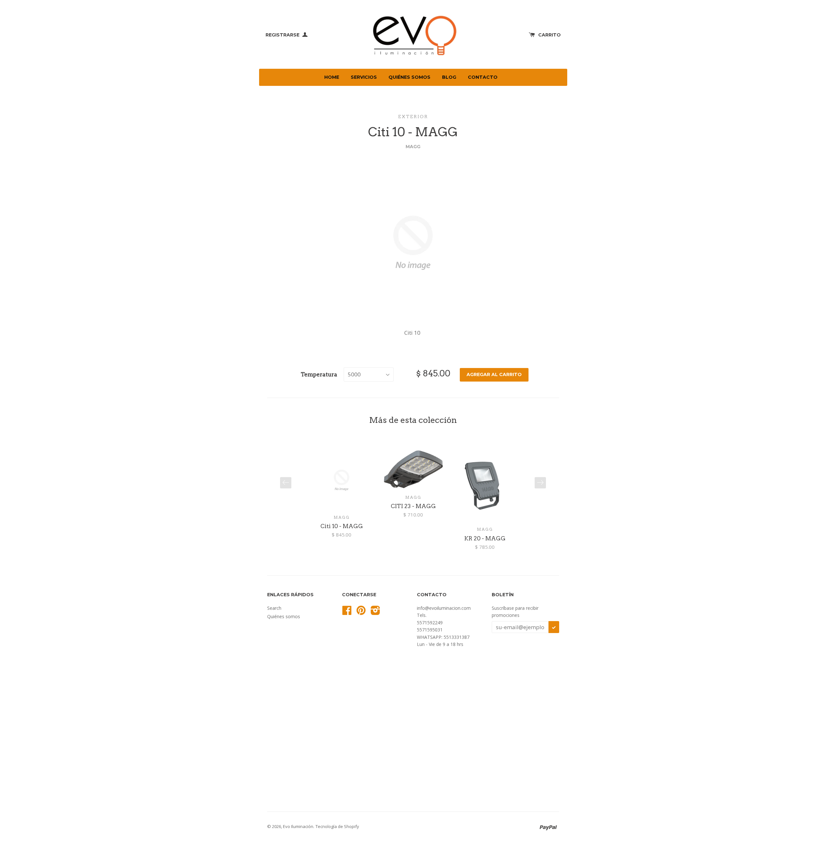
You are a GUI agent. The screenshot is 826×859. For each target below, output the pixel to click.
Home (331, 77)
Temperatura (319, 374)
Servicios (364, 77)
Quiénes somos (409, 77)
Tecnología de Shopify (337, 826)
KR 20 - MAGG (485, 538)
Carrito (549, 35)
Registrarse (283, 35)
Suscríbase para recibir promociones (515, 611)
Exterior (413, 116)
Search (274, 608)
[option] (342, 494)
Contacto (483, 77)
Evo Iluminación (298, 826)
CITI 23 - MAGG (413, 506)
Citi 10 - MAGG (341, 526)
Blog (449, 77)
